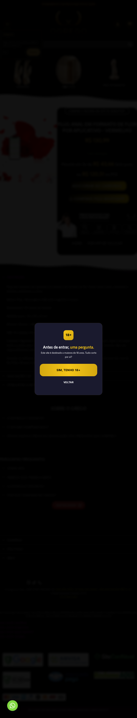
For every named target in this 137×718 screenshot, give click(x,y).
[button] (12, 705)
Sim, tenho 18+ (68, 370)
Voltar (69, 382)
